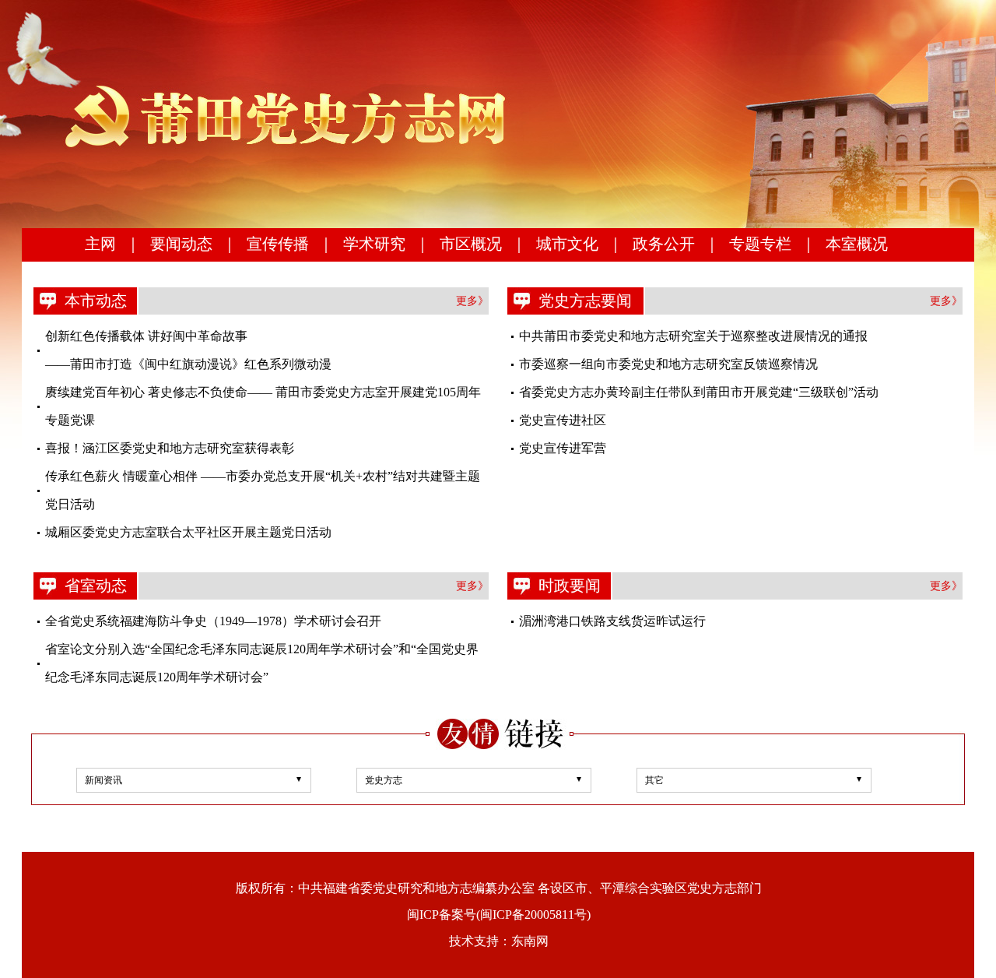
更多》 (472, 301)
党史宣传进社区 (562, 420)
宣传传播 (278, 243)
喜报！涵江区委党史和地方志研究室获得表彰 (169, 448)
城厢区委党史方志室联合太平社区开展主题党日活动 (188, 532)
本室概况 (857, 243)
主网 (100, 243)
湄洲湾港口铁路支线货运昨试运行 (612, 621)
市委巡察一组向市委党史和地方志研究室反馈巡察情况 (668, 364)
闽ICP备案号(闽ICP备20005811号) (499, 914)
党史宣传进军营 (562, 448)
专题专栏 (760, 243)
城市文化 (567, 243)
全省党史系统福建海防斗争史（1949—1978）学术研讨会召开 (213, 621)
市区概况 (471, 243)
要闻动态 (181, 243)
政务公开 (664, 243)
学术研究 (374, 243)
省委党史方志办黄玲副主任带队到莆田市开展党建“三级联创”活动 (699, 392)
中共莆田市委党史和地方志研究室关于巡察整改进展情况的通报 (693, 336)
